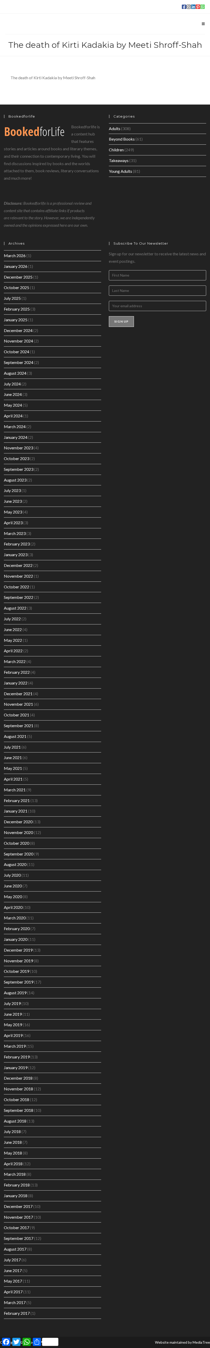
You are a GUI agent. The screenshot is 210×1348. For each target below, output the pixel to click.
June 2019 (13, 1014)
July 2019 (12, 1003)
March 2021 (15, 789)
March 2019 (15, 1046)
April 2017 (13, 1291)
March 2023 (15, 533)
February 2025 (17, 308)
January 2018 (15, 1195)
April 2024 (13, 415)
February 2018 (17, 1184)
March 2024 (15, 426)
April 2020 (13, 907)
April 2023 (13, 522)
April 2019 (13, 1035)
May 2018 (13, 1152)
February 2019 (17, 1056)
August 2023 (15, 479)
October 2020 (16, 843)
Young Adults (120, 171)
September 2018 (18, 1110)
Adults (114, 128)
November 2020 (18, 832)
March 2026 (15, 255)
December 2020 (18, 821)
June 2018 (13, 1142)
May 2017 (13, 1280)
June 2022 (13, 629)
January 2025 (15, 319)
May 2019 (13, 1024)
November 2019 (18, 960)
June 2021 (13, 757)
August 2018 (15, 1120)
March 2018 (15, 1174)
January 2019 (15, 1067)
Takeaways (119, 160)
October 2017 (16, 1227)
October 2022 (16, 586)
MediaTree (201, 1342)
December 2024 (18, 330)
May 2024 (13, 405)
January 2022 (15, 682)
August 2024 (15, 373)
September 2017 (18, 1238)
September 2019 (18, 981)
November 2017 (18, 1217)
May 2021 (13, 768)
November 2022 (18, 576)
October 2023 (16, 458)
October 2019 (16, 971)
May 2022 (13, 640)
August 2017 (15, 1249)
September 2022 (18, 597)
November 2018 (18, 1088)
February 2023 (17, 543)
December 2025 (18, 277)
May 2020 (13, 896)
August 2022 (15, 608)
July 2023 (12, 490)
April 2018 (13, 1163)
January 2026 (15, 266)
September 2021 (18, 725)
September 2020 (18, 853)
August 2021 (15, 736)
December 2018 (18, 1078)
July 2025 (12, 298)
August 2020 (15, 864)
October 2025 (16, 287)
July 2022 (12, 618)
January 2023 (15, 554)
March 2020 (15, 917)
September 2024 (18, 362)
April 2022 (13, 650)
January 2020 (15, 939)
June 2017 (13, 1270)
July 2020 (12, 875)
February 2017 (17, 1313)
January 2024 (15, 437)
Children (116, 149)
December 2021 (18, 693)
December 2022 (18, 565)
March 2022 (15, 661)
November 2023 (18, 447)
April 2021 (13, 778)
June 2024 (13, 394)
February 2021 (17, 800)
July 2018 (12, 1131)
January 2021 (15, 810)
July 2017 (12, 1259)
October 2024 (16, 351)
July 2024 (12, 383)
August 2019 (15, 992)
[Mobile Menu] (203, 24)
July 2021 (12, 747)
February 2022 (17, 672)
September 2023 (18, 469)
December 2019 (18, 949)
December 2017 (18, 1206)
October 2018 (16, 1099)
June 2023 (13, 501)
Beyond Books (122, 138)
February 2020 (17, 928)
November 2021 (18, 704)
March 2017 (15, 1302)
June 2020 (13, 885)
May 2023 (13, 511)
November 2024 (18, 340)
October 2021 (16, 714)
